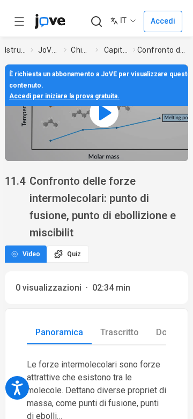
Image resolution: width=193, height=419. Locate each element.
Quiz (74, 254)
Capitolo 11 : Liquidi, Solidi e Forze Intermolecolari (116, 50)
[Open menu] (19, 21)
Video (31, 254)
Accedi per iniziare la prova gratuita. (64, 96)
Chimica (81, 50)
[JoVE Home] (49, 21)
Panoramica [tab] (59, 332)
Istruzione (15, 50)
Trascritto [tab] (119, 332)
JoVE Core (49, 50)
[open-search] (96, 22)
